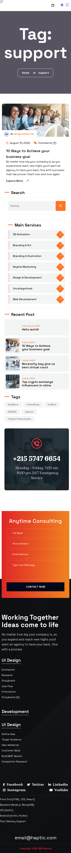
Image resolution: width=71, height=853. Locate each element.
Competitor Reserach (14, 761)
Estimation (8, 669)
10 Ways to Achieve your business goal (36, 347)
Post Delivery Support (13, 821)
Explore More (14, 181)
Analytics (13, 404)
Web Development (24, 299)
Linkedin (60, 784)
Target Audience (11, 739)
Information (9, 691)
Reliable (12, 411)
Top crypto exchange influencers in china (37, 383)
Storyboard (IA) (11, 697)
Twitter (37, 784)
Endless (52, 404)
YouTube (61, 790)
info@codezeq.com (24, 134)
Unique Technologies (19, 418)
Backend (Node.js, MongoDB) (17, 804)
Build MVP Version (12, 756)
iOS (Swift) (6, 810)
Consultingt (32, 404)
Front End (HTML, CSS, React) (17, 799)
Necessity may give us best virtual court (38, 365)
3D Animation (21, 234)
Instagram (16, 790)
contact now (35, 586)
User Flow (7, 686)
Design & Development (27, 277)
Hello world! (30, 329)
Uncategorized (22, 288)
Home (26, 72)
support (43, 72)
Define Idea (8, 734)
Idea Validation (10, 745)
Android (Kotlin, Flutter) (13, 815)
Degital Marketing (24, 266)
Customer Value (11, 750)
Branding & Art (22, 245)
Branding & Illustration (27, 256)
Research (7, 675)
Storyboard (8, 680)
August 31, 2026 (19, 143)
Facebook (14, 784)
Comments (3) (47, 143)
